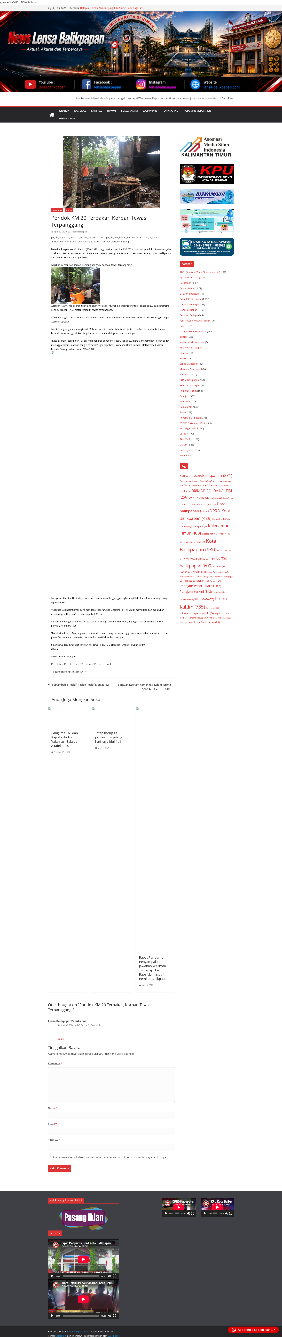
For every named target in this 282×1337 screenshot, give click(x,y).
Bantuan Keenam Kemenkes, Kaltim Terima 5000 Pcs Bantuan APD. (144, 687)
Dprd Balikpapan (188, 309)
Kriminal (96, 110)
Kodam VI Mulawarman (192, 342)
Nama (53, 1108)
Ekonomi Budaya (189, 315)
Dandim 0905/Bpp (189, 304)
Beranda (63, 110)
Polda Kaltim (129, 110)
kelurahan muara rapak (192, 542)
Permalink (95, 1025)
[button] (253, 1330)
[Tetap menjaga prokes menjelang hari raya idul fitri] (111, 709)
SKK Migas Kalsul (189, 428)
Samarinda (196, 617)
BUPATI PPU (196, 497)
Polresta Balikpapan (190, 417)
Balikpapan (150, 110)
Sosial (183, 433)
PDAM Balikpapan (189, 379)
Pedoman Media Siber (197, 110)
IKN (187, 526)
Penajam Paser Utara (200, 585)
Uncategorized (187, 450)
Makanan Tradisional (191, 369)
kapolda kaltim (210, 533)
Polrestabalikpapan (192, 613)
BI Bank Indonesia (189, 293)
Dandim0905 (198, 504)
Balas (61, 1038)
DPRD (211, 504)
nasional (219, 566)
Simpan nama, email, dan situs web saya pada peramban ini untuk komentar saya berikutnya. (109, 1157)
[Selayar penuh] (114, 1276)
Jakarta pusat (199, 526)
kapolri (225, 533)
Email (52, 1124)
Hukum (111, 110)
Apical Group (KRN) (190, 277)
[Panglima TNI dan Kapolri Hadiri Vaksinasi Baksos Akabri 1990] (67, 709)
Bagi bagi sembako (191, 476)
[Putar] (52, 1276)
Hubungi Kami (66, 118)
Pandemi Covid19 (193, 572)
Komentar (55, 1063)
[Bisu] (109, 1276)
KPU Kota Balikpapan (191, 347)
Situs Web (54, 1140)
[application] (83, 1259)
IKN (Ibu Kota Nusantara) (193, 331)
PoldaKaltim (186, 406)
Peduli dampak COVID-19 (194, 576)
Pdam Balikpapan (217, 572)
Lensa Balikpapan (78, 231)
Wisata (183, 455)
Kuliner (183, 358)
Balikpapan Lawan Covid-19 (197, 481)
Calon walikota (213, 498)
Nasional (80, 110)
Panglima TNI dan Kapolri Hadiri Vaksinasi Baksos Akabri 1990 (64, 739)
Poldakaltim (212, 608)
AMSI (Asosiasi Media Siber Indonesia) (200, 272)
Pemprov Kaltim (188, 390)
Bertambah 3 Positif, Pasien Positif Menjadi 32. (80, 684)
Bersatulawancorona (197, 485)
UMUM (69, 210)
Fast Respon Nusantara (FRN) (195, 320)
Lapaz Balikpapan (189, 363)
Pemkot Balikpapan (190, 385)
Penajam (184, 396)
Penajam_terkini (196, 591)
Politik (183, 412)
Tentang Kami (170, 110)
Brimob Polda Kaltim (191, 299)
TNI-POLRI (185, 439)
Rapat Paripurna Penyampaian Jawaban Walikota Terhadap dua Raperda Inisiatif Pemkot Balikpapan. (154, 968)
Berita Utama (187, 288)
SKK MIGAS (213, 617)
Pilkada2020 (204, 599)
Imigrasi (184, 336)
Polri (209, 613)
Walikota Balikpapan (204, 622)
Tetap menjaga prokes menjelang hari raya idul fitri (108, 737)
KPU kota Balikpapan (199, 558)
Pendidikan (185, 401)
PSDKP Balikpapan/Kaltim (193, 423)
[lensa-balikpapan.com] (52, 115)
